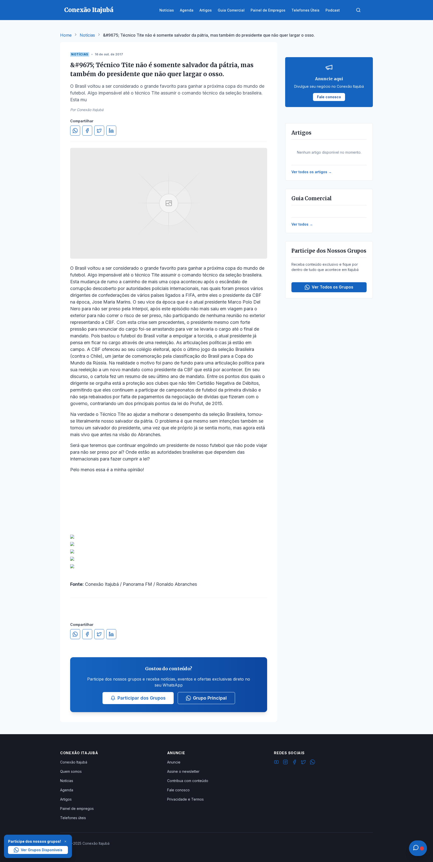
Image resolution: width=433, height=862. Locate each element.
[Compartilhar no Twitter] (99, 131)
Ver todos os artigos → (311, 172)
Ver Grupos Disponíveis (41, 850)
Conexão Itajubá (73, 762)
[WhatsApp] (312, 762)
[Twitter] (303, 762)
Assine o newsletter (183, 771)
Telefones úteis (73, 818)
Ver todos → (302, 224)
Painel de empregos (77, 808)
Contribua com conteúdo (187, 781)
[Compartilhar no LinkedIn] (111, 131)
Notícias (87, 35)
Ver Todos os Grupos (332, 287)
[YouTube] (276, 762)
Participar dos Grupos (142, 698)
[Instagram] (285, 762)
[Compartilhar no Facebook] (87, 131)
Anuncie (173, 762)
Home (66, 35)
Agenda (66, 790)
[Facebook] (294, 762)
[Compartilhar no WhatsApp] (75, 131)
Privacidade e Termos (185, 799)
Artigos (66, 799)
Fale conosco (178, 790)
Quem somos (71, 771)
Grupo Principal (210, 698)
